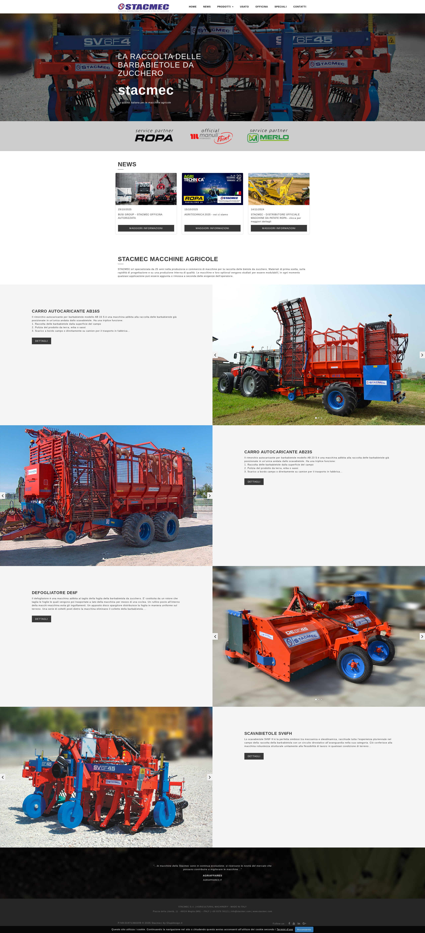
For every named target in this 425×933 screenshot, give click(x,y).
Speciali (281, 6)
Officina (261, 6)
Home (193, 6)
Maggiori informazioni (146, 228)
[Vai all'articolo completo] (146, 189)
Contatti (299, 6)
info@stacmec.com (241, 911)
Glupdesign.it (175, 923)
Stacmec (157, 923)
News (207, 6)
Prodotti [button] (224, 6)
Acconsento (304, 929)
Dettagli (41, 341)
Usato (244, 6)
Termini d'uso (285, 929)
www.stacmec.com (262, 911)
